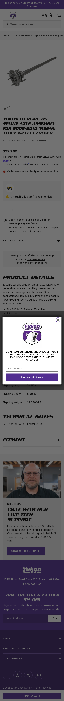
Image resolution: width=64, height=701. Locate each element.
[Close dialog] (58, 320)
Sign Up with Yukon (32, 377)
